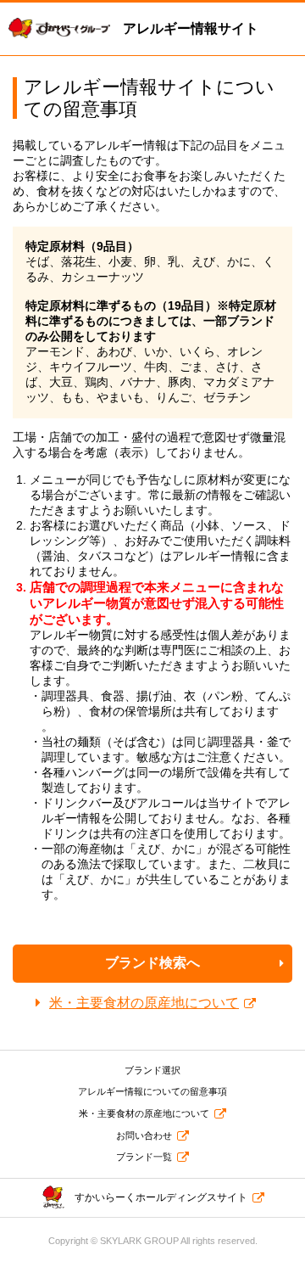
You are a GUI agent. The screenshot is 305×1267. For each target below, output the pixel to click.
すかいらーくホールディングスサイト (161, 1197)
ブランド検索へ (152, 963)
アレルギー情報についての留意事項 (152, 1091)
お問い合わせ (144, 1135)
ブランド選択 (152, 1070)
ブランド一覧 (144, 1157)
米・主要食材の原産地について (144, 1002)
